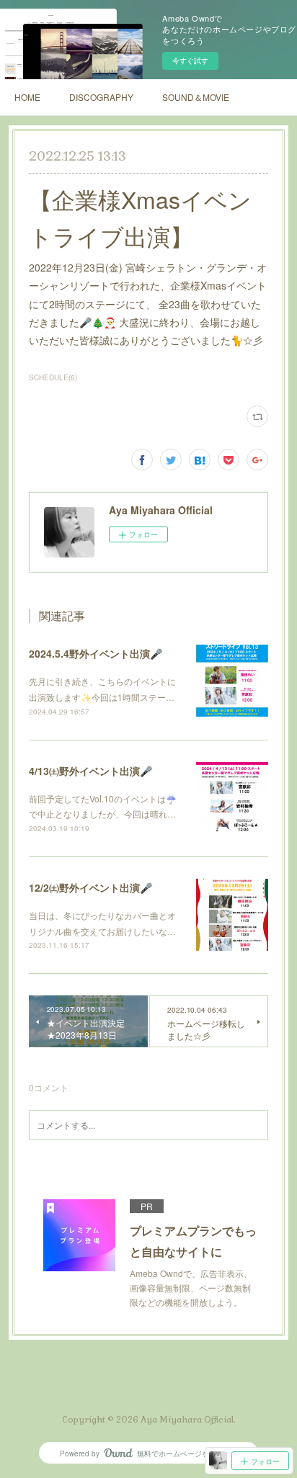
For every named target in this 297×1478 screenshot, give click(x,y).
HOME (27, 97)
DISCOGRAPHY (101, 97)
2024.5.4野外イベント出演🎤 (95, 653)
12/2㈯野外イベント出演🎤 (90, 887)
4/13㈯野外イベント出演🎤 (90, 770)
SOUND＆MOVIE (195, 97)
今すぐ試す (190, 60)
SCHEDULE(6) (53, 377)
